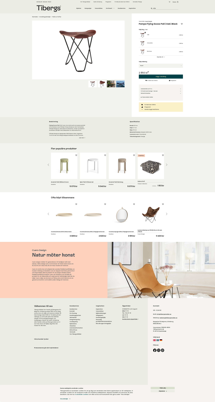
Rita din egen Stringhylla (103, 323)
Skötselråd (73, 317)
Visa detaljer (64, 399)
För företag (73, 313)
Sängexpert (99, 315)
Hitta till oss (73, 330)
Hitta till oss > (157, 323)
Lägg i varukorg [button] (161, 76)
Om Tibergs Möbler (85, 2)
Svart (141, 65)
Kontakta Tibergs (137, 2)
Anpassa (162, 391)
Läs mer (81, 137)
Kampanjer (88, 8)
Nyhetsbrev (73, 324)
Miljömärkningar (101, 313)
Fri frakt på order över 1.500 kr (122, 2)
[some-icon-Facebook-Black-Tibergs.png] (154, 350)
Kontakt (72, 311)
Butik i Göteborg (98, 2)
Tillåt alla (163, 388)
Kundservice (121, 8)
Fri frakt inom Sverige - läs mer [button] (149, 91)
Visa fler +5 (160, 57)
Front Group (162, 331)
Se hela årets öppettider (129, 319)
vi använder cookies (81, 394)
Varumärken (98, 8)
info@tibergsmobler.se (164, 314)
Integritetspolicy (75, 319)
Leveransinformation (76, 328)
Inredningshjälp (101, 317)
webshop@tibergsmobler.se (168, 318)
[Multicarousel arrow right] (166, 165)
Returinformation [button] (145, 93)
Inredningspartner (75, 315)
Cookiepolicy (74, 321)
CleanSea (73, 326)
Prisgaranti (108, 2)
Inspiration (132, 8)
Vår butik (72, 332)
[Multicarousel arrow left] (48, 165)
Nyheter (78, 8)
